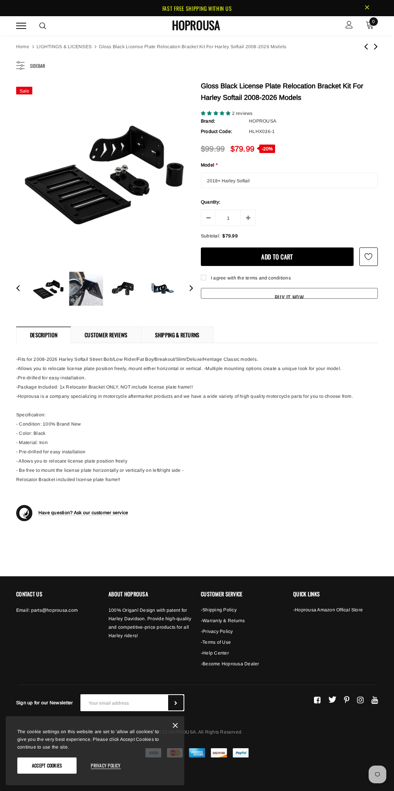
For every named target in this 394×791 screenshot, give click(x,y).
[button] (216, 113)
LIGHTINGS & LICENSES (64, 46)
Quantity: (210, 202)
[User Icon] (349, 25)
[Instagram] (360, 699)
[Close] (175, 727)
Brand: (208, 121)
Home (22, 46)
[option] (104, 171)
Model (209, 165)
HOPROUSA (196, 25)
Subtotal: (210, 236)
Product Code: (216, 131)
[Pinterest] (346, 699)
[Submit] (176, 702)
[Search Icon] (42, 25)
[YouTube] (374, 699)
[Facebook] (317, 699)
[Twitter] (332, 699)
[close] (367, 8)
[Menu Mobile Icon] (21, 25)
